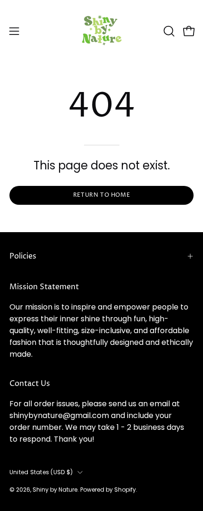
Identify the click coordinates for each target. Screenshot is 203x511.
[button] (168, 31)
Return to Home (101, 195)
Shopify (125, 490)
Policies (22, 256)
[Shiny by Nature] (101, 31)
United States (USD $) (41, 472)
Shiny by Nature (55, 490)
